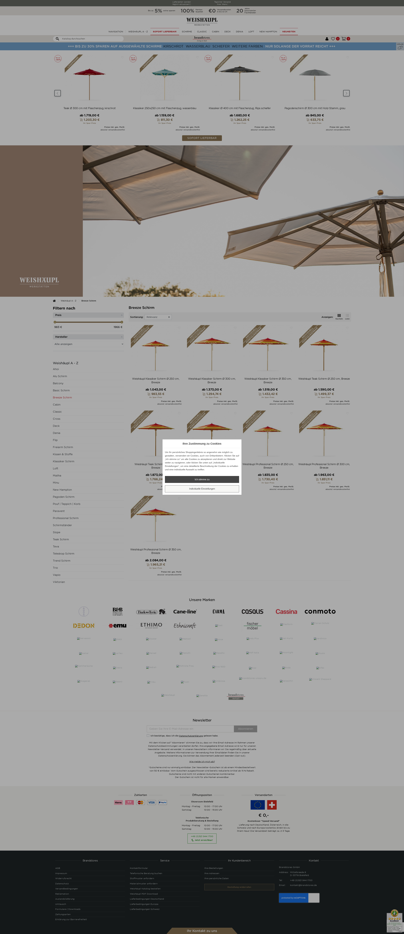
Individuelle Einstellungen (202, 488)
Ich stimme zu (202, 479)
